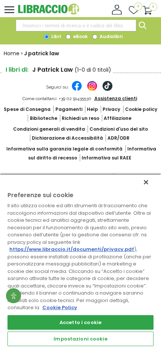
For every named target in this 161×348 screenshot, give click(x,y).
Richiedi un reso (80, 118)
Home (11, 53)
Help (92, 109)
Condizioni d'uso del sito (118, 129)
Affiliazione (117, 118)
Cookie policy (141, 109)
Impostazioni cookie (80, 338)
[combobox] (76, 25)
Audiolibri (110, 36)
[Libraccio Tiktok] (107, 89)
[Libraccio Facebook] (77, 89)
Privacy (111, 109)
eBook (80, 36)
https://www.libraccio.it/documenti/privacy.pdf (71, 249)
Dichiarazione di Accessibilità (67, 138)
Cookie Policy (59, 307)
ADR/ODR (118, 138)
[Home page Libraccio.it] (48, 13)
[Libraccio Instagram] (92, 89)
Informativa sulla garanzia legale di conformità (64, 149)
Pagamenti (68, 109)
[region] (80, 261)
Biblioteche (43, 118)
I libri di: (17, 69)
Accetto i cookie (80, 322)
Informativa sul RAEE (106, 158)
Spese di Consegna (27, 109)
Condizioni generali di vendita (49, 129)
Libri (55, 36)
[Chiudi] (146, 182)
